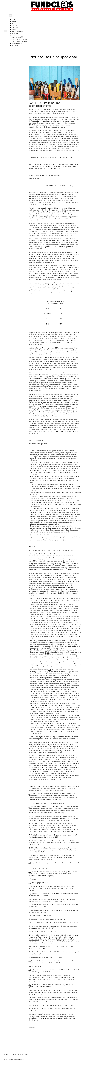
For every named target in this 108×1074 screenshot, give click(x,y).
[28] (58, 721)
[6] (73, 235)
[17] (58, 614)
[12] (67, 568)
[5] (75, 223)
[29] (43, 727)
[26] (52, 701)
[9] (54, 289)
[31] (37, 744)
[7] (75, 245)
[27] (36, 709)
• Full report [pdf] (58, 813)
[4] (51, 210)
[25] (56, 695)
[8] (60, 279)
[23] (62, 682)
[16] (31, 606)
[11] (64, 562)
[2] (60, 197)
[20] (59, 646)
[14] (70, 600)
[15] (56, 602)
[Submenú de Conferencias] (21, 37)
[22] (49, 670)
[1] (72, 186)
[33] (60, 752)
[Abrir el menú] (5, 31)
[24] (70, 690)
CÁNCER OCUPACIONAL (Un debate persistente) (44, 104)
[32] (53, 748)
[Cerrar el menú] (10, 15)
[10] (34, 560)
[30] (76, 739)
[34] (67, 773)
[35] (59, 779)
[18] (62, 620)
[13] (58, 593)
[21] (77, 656)
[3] (51, 204)
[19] (32, 638)
